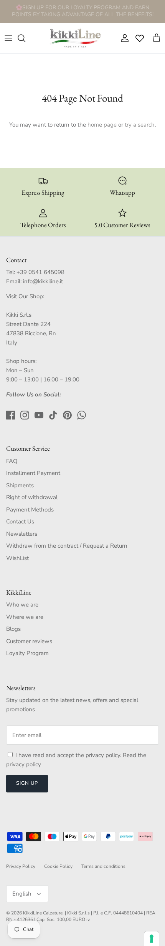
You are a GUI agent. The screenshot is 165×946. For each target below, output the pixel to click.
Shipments (20, 485)
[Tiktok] (53, 415)
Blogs (13, 629)
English (21, 894)
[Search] (25, 38)
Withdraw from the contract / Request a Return (66, 546)
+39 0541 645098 (40, 272)
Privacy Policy (20, 866)
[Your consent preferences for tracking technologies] (151, 938)
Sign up (27, 783)
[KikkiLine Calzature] (75, 38)
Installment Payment (33, 473)
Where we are (24, 617)
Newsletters (21, 534)
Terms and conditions (103, 866)
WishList (17, 558)
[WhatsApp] (81, 415)
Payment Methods (30, 509)
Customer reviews (29, 641)
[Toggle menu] (8, 38)
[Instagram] (24, 415)
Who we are (22, 604)
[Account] (122, 38)
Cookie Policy (58, 866)
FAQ (12, 461)
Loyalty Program (27, 653)
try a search (140, 125)
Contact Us (20, 521)
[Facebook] (10, 415)
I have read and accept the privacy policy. (69, 755)
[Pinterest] (67, 415)
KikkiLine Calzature (43, 913)
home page (102, 125)
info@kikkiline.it (43, 281)
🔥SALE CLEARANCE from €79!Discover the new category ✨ (82, 14)
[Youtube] (39, 415)
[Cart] (156, 38)
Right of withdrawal (32, 497)
